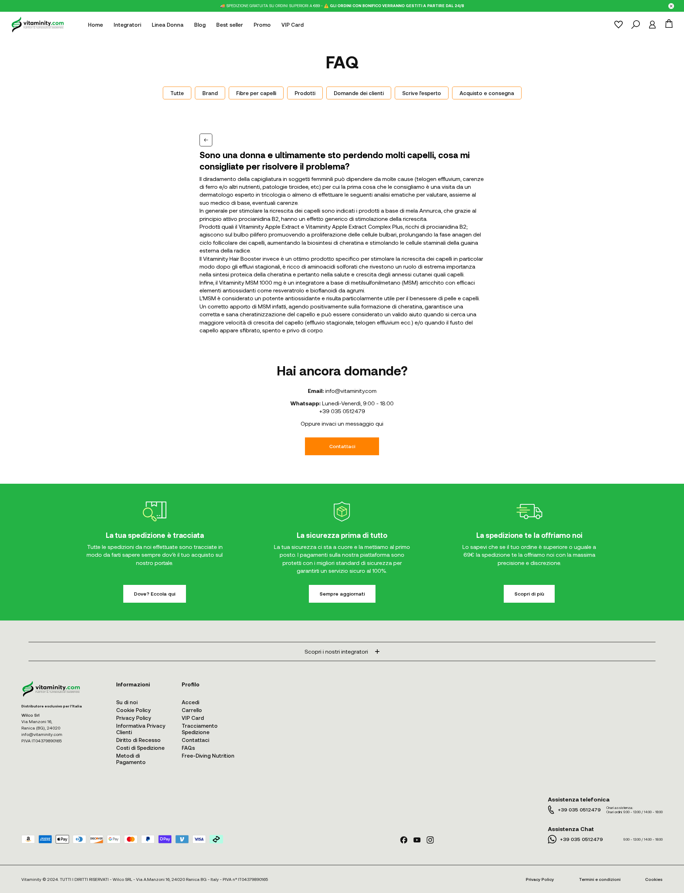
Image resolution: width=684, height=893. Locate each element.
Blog (200, 24)
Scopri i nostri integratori (336, 651)
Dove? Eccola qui (154, 594)
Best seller (229, 24)
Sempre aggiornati (342, 594)
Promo (262, 24)
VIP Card (292, 24)
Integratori (127, 24)
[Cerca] (635, 24)
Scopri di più (529, 594)
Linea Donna (167, 24)
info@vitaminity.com (351, 390)
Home (95, 24)
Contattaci (342, 446)
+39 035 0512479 (342, 410)
